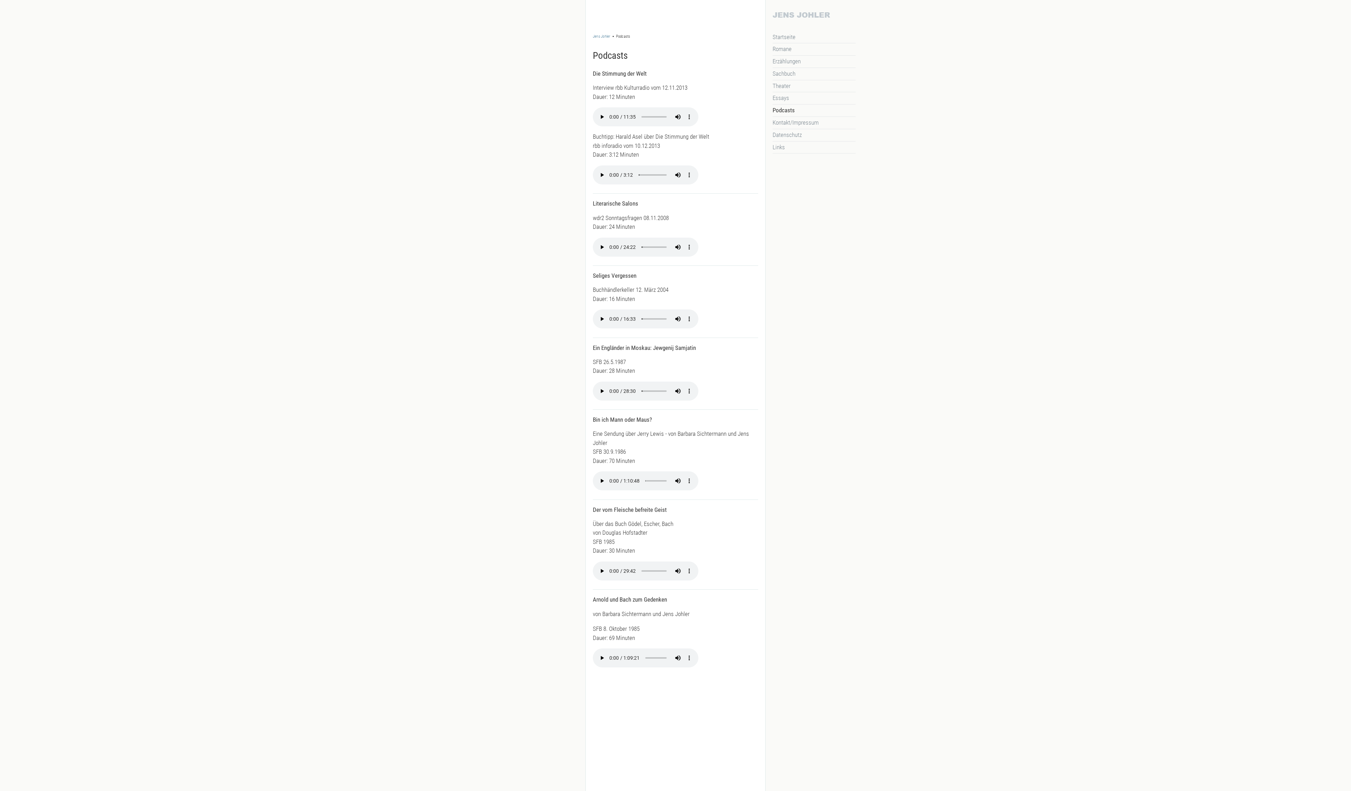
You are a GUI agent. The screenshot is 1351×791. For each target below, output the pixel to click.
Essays (781, 97)
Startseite (784, 36)
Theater (782, 85)
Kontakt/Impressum (796, 122)
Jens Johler (601, 36)
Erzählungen (787, 61)
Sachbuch (784, 73)
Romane (782, 48)
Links (779, 147)
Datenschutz (787, 134)
